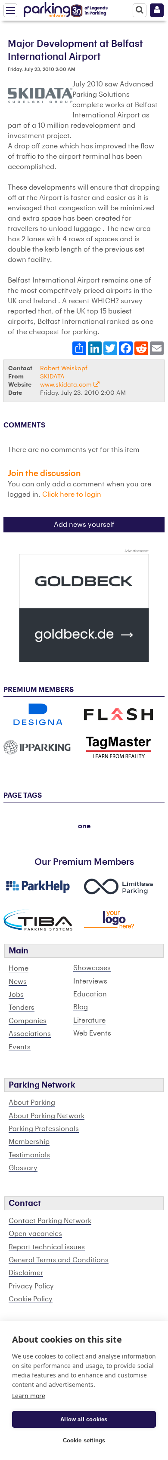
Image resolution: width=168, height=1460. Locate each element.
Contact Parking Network (50, 1220)
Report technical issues (47, 1247)
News (18, 981)
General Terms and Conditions (59, 1260)
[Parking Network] (47, 8)
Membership (29, 1141)
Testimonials (29, 1155)
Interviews (90, 981)
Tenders (21, 1007)
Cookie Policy (31, 1299)
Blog (80, 1007)
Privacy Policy (31, 1286)
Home (18, 968)
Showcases (92, 968)
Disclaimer (26, 1272)
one (84, 826)
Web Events (92, 1033)
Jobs (16, 994)
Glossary (23, 1168)
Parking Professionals (44, 1128)
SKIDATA (52, 376)
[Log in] (157, 10)
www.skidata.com (66, 384)
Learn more (28, 1396)
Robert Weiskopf (63, 368)
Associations (30, 1033)
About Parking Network (46, 1116)
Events (20, 1047)
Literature (89, 1020)
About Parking (32, 1102)
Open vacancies (35, 1233)
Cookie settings (84, 1440)
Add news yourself (84, 524)
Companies (28, 1020)
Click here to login (71, 494)
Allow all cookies (83, 1419)
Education (90, 994)
